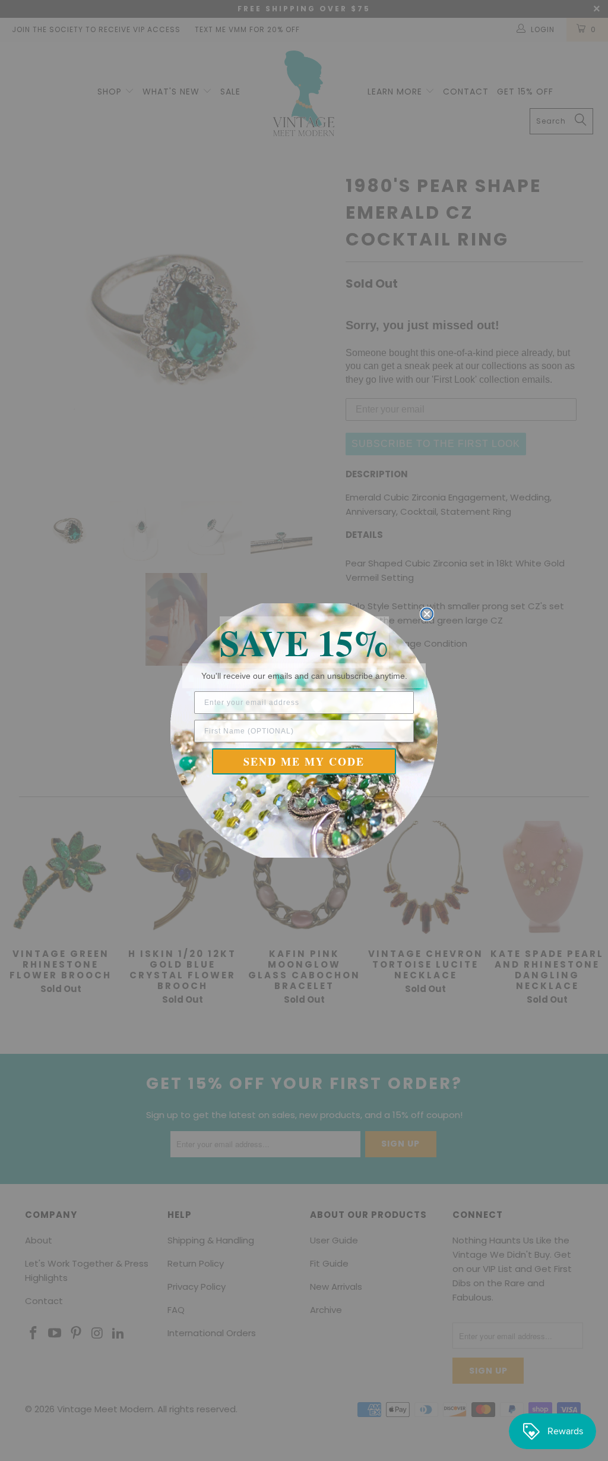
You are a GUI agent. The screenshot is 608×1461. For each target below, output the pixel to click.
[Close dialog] (427, 614)
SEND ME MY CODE (304, 761)
